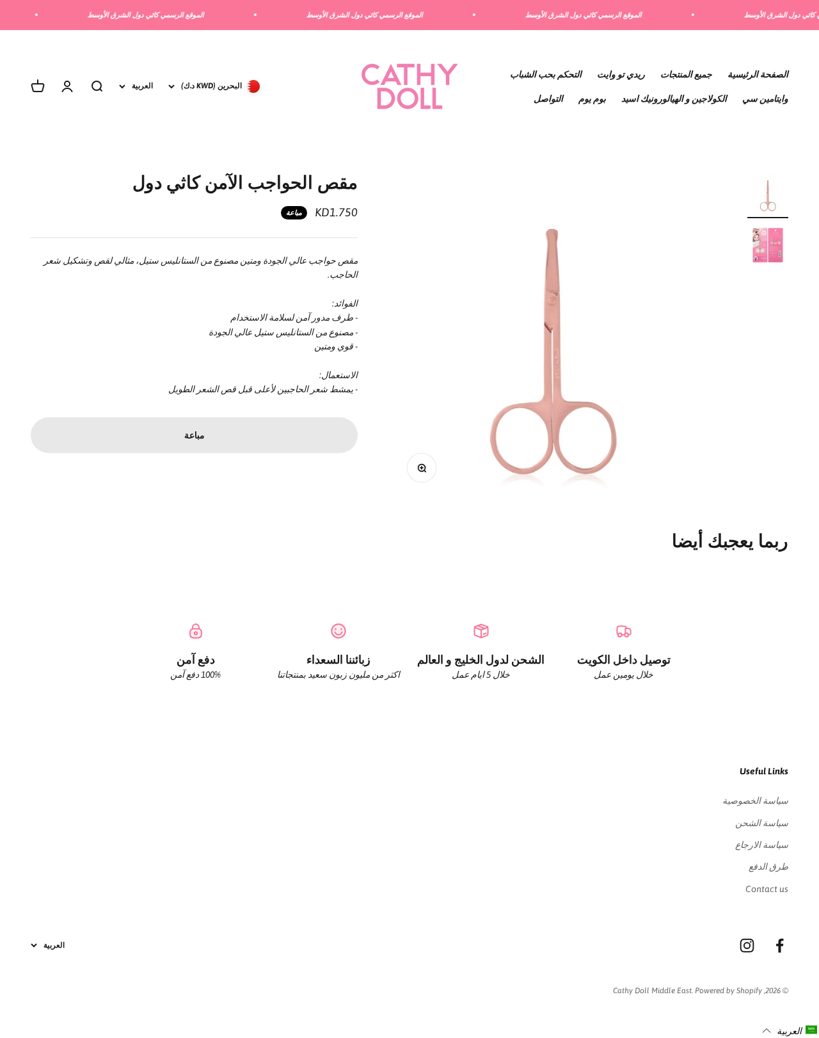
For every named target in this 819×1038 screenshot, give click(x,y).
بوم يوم (592, 98)
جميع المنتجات (686, 73)
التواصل (548, 98)
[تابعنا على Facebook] (779, 945)
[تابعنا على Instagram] (747, 945)
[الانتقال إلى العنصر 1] (767, 195)
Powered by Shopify (728, 990)
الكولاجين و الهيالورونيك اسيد (674, 98)
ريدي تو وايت (621, 73)
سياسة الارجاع (761, 845)
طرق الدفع (768, 866)
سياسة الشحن (761, 823)
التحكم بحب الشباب (546, 73)
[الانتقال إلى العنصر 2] (767, 247)
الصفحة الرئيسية (758, 73)
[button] (790, 1030)
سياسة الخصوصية (755, 800)
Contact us (766, 889)
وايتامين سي (765, 98)
